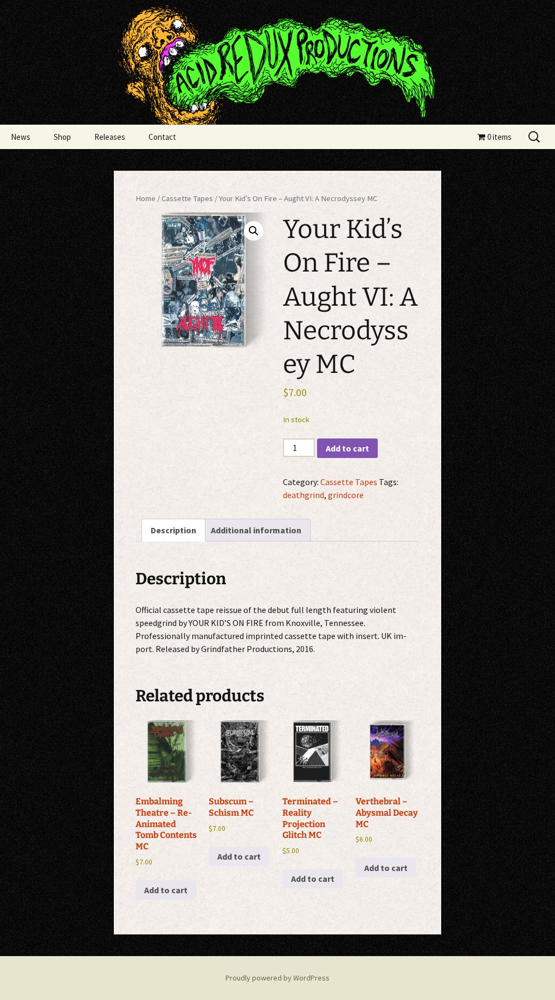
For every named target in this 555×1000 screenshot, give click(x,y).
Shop (62, 137)
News (20, 137)
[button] (253, 231)
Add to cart (347, 448)
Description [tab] (173, 530)
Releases (109, 137)
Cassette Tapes (187, 198)
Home (145, 198)
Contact (162, 137)
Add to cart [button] (166, 890)
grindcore (346, 494)
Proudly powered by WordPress (277, 978)
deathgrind (303, 494)
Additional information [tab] (256, 530)
